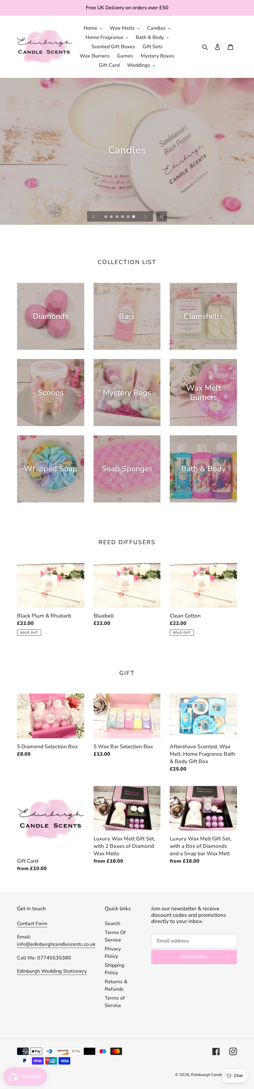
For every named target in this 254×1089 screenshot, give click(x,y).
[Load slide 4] (123, 217)
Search (112, 923)
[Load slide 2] (112, 217)
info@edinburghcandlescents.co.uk (56, 944)
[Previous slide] (94, 216)
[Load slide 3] (117, 217)
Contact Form (32, 923)
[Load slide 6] (134, 217)
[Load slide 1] (106, 217)
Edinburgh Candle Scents (214, 1075)
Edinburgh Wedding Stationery (52, 971)
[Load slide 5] (128, 217)
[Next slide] (145, 216)
